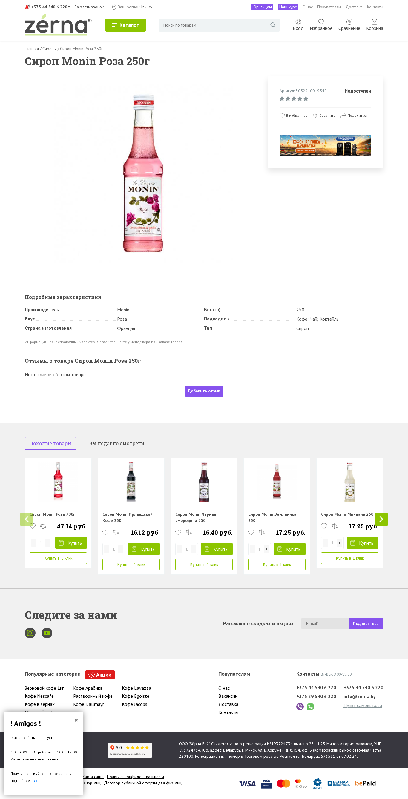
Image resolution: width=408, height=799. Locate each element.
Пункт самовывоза (362, 705)
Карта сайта (93, 776)
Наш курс (288, 7)
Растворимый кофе (93, 696)
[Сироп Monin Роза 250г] (143, 173)
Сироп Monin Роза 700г (52, 514)
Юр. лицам (262, 7)
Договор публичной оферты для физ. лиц (143, 783)
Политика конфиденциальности (135, 776)
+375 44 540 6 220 (49, 7)
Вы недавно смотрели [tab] (116, 443)
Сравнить (327, 115)
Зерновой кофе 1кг (44, 688)
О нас (308, 7)
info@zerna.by (359, 696)
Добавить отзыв (204, 391)
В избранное (297, 115)
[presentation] (26, 519)
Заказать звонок (89, 7)
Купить (75, 543)
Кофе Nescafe (39, 696)
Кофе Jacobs (134, 704)
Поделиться (358, 115)
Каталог (129, 24)
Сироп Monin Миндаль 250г (348, 514)
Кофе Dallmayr (88, 704)
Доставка (354, 7)
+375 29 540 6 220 (316, 696)
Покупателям (329, 7)
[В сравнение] (43, 526)
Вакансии (227, 696)
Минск (146, 7)
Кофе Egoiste (135, 696)
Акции (103, 674)
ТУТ (34, 780)
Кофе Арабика (87, 688)
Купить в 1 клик (58, 558)
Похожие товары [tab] (50, 443)
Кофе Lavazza (136, 688)
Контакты (375, 7)
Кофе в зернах (40, 704)
